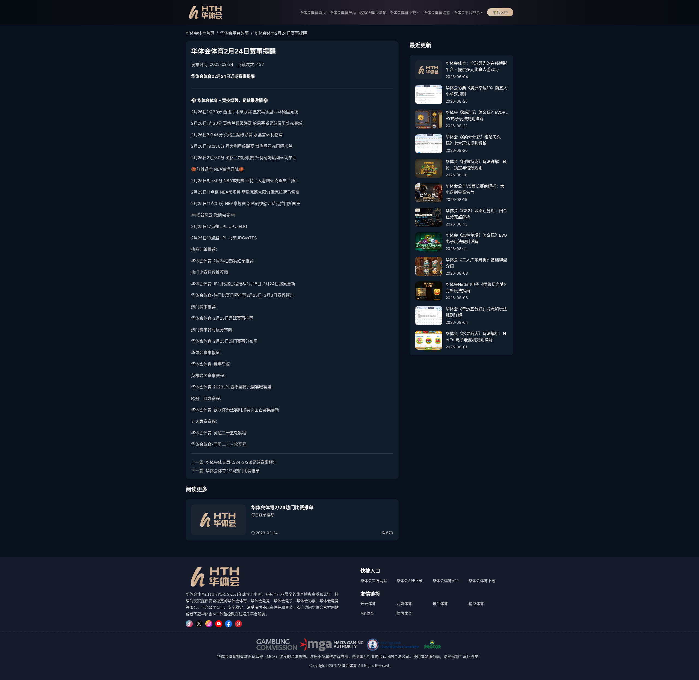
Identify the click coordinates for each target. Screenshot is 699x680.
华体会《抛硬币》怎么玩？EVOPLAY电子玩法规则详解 (477, 115)
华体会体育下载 (482, 581)
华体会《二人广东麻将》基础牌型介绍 (476, 263)
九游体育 (404, 604)
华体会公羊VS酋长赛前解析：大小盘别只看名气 (475, 189)
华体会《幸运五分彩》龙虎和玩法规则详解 (476, 312)
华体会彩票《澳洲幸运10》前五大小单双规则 (476, 91)
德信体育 (404, 613)
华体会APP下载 (409, 581)
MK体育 (367, 613)
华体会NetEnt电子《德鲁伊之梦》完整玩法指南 (477, 287)
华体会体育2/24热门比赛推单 (233, 470)
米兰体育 (440, 604)
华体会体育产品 (342, 13)
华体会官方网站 (373, 581)
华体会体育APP (446, 581)
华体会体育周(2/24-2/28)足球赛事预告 (241, 462)
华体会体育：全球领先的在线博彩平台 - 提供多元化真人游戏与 (476, 66)
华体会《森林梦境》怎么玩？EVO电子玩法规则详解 (476, 238)
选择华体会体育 (372, 13)
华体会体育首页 (312, 13)
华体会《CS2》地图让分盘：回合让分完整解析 (476, 213)
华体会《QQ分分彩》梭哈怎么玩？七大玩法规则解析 (473, 140)
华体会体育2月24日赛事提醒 (280, 33)
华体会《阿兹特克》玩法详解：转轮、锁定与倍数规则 (476, 164)
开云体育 (368, 604)
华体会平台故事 (466, 13)
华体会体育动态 (436, 13)
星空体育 (476, 604)
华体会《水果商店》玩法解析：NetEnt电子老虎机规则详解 (476, 336)
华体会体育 (226, 657)
